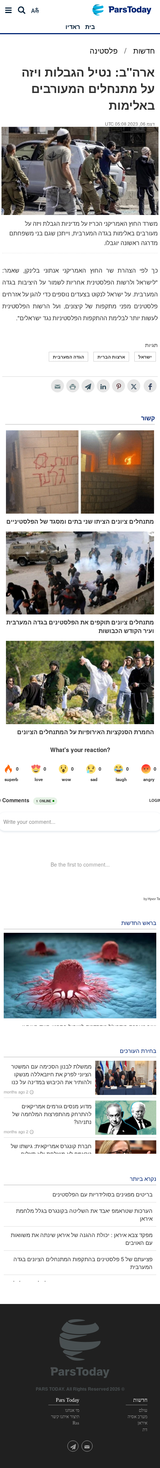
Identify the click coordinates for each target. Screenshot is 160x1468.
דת (145, 1429)
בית (90, 26)
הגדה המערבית (68, 356)
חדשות (144, 50)
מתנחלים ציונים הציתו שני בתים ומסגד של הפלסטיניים (80, 521)
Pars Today (125, 10)
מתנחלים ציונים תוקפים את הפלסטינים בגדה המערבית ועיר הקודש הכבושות (80, 626)
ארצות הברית (111, 356)
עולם (143, 1410)
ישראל (145, 356)
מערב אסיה (137, 1416)
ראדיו (72, 26)
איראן (142, 1423)
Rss (76, 1423)
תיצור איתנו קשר (65, 1416)
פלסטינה (104, 50)
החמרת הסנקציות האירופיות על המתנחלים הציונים (85, 732)
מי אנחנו (72, 1410)
